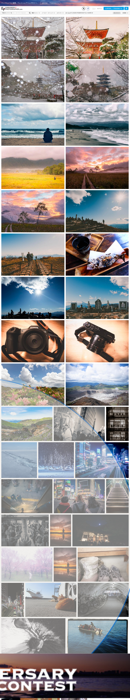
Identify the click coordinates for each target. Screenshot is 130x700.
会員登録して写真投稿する (50, 3)
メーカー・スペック (47, 13)
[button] (126, 8)
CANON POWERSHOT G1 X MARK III (82, 13)
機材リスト (35, 13)
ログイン (99, 8)
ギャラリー (117, 13)
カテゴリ (59, 13)
